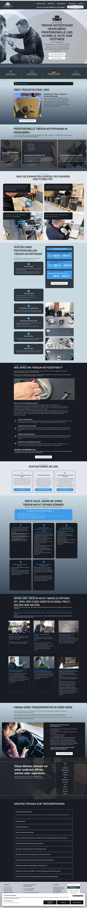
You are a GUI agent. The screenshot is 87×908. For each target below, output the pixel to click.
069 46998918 (50, 7)
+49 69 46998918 (30, 888)
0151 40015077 (61, 7)
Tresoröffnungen (26, 712)
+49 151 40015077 (29, 890)
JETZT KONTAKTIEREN (34, 164)
